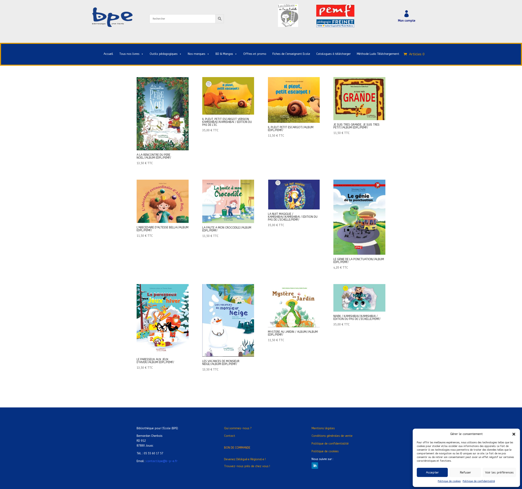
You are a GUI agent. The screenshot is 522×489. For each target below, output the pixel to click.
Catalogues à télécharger (333, 54)
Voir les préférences (499, 472)
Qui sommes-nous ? (238, 428)
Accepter (432, 472)
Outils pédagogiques (164, 54)
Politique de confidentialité (479, 481)
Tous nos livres (129, 54)
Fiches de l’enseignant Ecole (291, 54)
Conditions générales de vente (332, 436)
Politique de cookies (449, 481)
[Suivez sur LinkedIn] (315, 465)
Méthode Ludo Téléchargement (378, 54)
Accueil (108, 54)
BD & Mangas (224, 54)
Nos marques (196, 54)
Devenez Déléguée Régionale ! (245, 459)
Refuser (465, 472)
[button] (514, 434)
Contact (229, 436)
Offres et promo (254, 54)
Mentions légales (323, 428)
